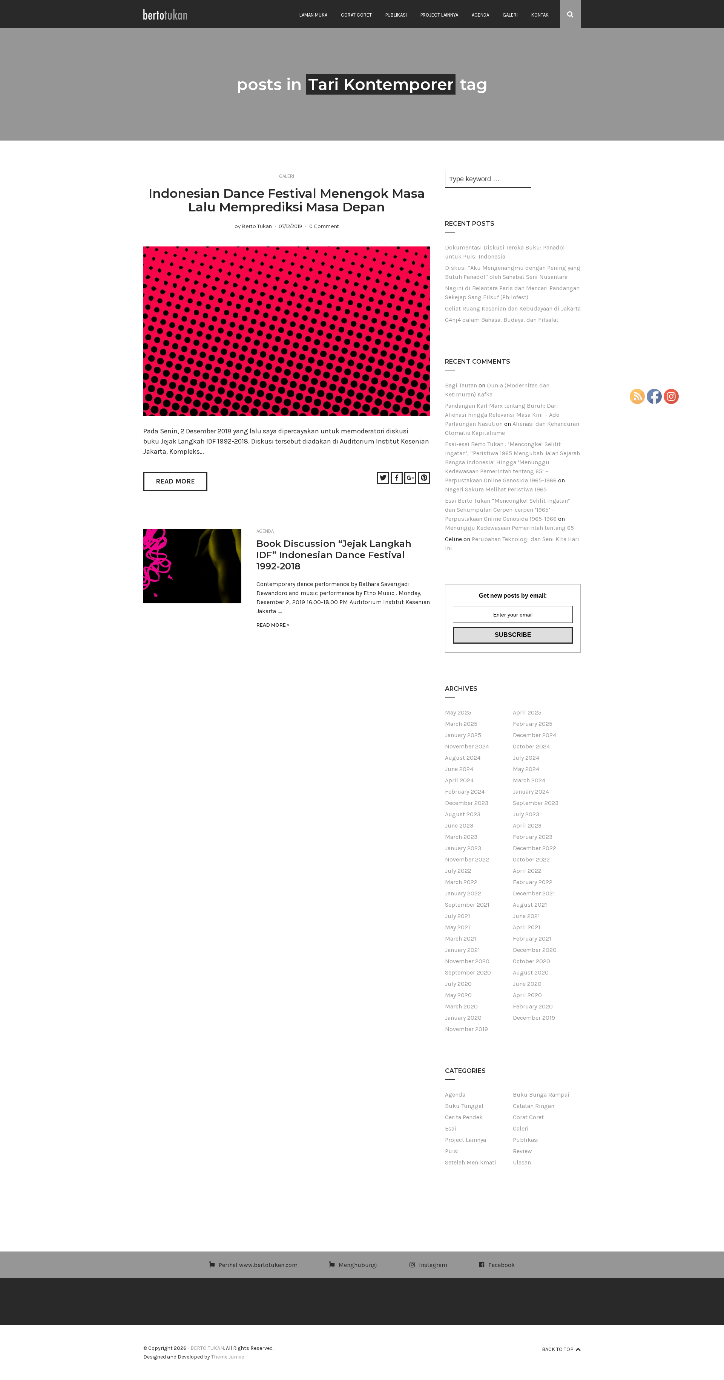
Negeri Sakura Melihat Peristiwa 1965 (496, 489)
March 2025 (461, 723)
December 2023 (466, 802)
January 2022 (463, 893)
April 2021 (526, 927)
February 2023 (532, 836)
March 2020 (461, 1006)
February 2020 (533, 1006)
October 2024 (531, 746)
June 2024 (459, 769)
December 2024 (534, 735)
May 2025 (458, 712)
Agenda (480, 15)
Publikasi (396, 15)
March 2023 (461, 836)
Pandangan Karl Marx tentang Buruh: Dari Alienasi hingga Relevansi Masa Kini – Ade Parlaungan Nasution (502, 414)
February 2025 (532, 723)
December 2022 (534, 848)
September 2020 (468, 972)
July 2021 (457, 915)
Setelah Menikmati (470, 1162)
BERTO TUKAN (207, 1348)
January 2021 (462, 949)
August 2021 (530, 904)
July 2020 (458, 983)
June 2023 (459, 825)
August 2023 (462, 814)
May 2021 (457, 927)
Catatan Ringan (533, 1105)
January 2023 (463, 848)
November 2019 (466, 1029)
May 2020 (458, 995)
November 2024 (467, 746)
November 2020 (467, 961)
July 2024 (526, 757)
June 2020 (527, 983)
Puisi (452, 1151)
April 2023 (527, 825)
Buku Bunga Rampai (541, 1094)
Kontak (540, 15)
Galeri (510, 15)
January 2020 (463, 1017)
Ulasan (522, 1162)
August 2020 (531, 972)
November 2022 (467, 859)
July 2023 (526, 814)
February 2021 (532, 938)
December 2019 (534, 1017)
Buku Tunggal (464, 1105)
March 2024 (529, 780)
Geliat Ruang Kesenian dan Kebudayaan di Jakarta (513, 308)
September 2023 (535, 802)
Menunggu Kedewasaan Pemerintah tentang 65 (509, 527)
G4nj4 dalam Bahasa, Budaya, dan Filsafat (501, 319)
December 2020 (535, 949)
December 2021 (534, 893)
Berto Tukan (257, 226)
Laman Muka (313, 15)
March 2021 (460, 938)
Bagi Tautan (461, 385)
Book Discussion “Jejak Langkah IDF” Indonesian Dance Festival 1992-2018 (333, 555)
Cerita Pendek (464, 1117)
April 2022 (527, 870)
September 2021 (467, 904)
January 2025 (463, 735)
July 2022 (458, 870)
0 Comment (324, 226)
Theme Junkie (227, 1357)
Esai (450, 1128)
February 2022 (532, 882)
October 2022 (531, 859)
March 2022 (461, 882)
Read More (175, 481)
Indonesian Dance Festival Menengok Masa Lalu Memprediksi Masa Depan (287, 200)
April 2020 (527, 995)
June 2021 (526, 915)
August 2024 (462, 757)
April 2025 (527, 712)
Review (522, 1151)
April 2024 (459, 780)
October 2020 (531, 961)
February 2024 (465, 791)
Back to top (558, 1349)
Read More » (272, 625)
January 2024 (531, 791)
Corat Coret (356, 15)
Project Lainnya (439, 15)
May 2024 (526, 769)
